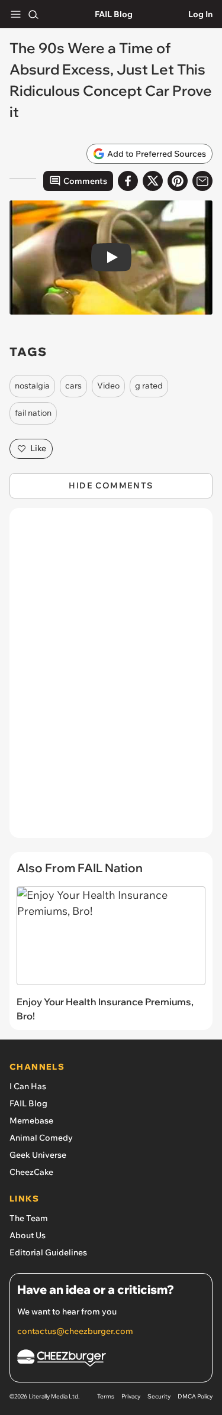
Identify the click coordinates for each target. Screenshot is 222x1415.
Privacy (130, 1396)
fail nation (33, 412)
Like (38, 448)
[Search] (33, 14)
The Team (28, 1218)
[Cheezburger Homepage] (111, 1360)
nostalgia (32, 385)
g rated (149, 385)
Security (158, 1396)
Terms (105, 1396)
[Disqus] (111, 679)
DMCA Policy (195, 1396)
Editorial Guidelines (48, 1252)
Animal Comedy (41, 1137)
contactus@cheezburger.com (75, 1331)
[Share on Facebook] (128, 181)
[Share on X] (153, 181)
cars (73, 385)
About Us (27, 1235)
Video (108, 385)
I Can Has (27, 1086)
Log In (200, 14)
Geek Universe (37, 1155)
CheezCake (31, 1172)
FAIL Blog (114, 14)
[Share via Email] (202, 181)
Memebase (31, 1120)
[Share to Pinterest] (178, 181)
